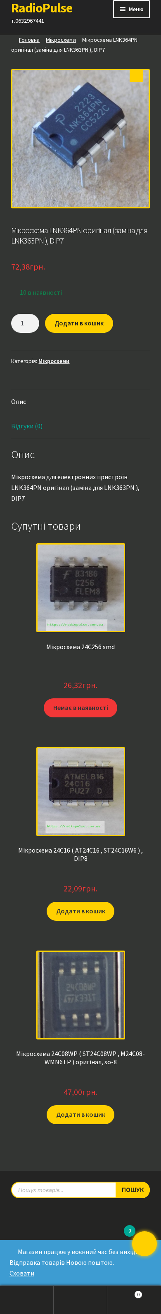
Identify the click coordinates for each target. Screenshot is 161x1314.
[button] (136, 75)
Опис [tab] (18, 401)
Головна (29, 39)
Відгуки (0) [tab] (27, 426)
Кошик (123, 1292)
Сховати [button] (21, 1273)
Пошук (80, 1300)
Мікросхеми (61, 39)
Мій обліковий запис (27, 1300)
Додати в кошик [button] (80, 911)
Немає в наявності (80, 707)
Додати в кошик (79, 323)
